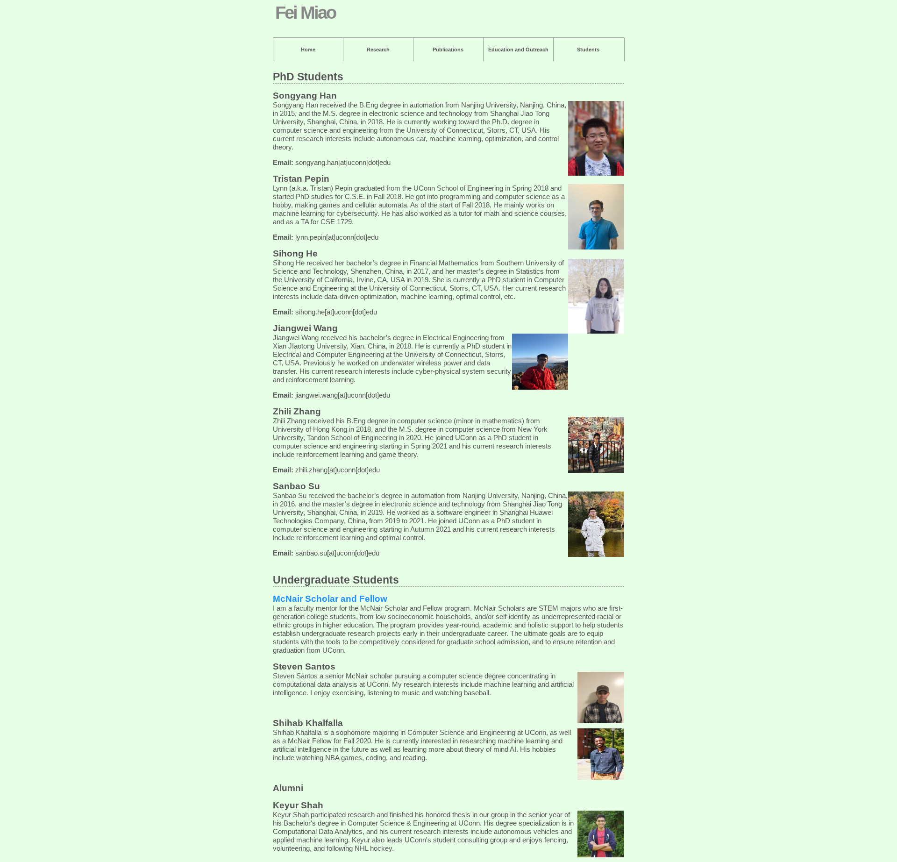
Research (378, 49)
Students (588, 49)
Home (308, 49)
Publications (448, 49)
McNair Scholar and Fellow (330, 599)
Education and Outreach (518, 49)
